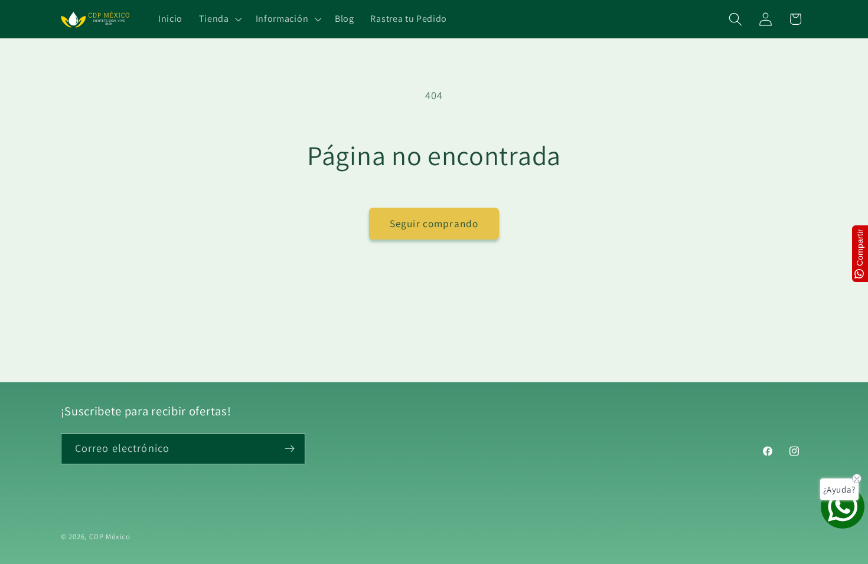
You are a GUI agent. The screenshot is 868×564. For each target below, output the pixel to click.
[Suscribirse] (290, 449)
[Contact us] (842, 507)
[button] (219, 19)
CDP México (109, 537)
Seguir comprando (434, 223)
